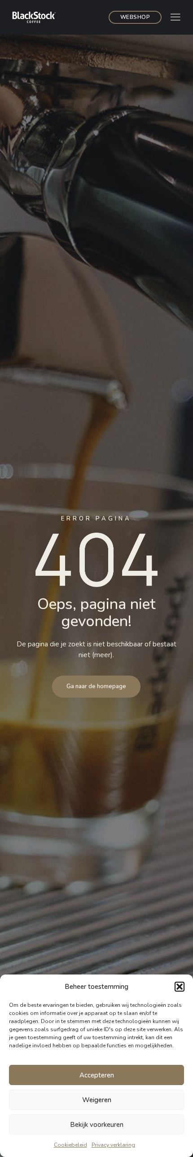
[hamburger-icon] (175, 18)
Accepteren (96, 1075)
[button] (179, 986)
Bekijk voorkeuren (96, 1124)
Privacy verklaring (113, 1144)
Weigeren (96, 1099)
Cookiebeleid (70, 1144)
